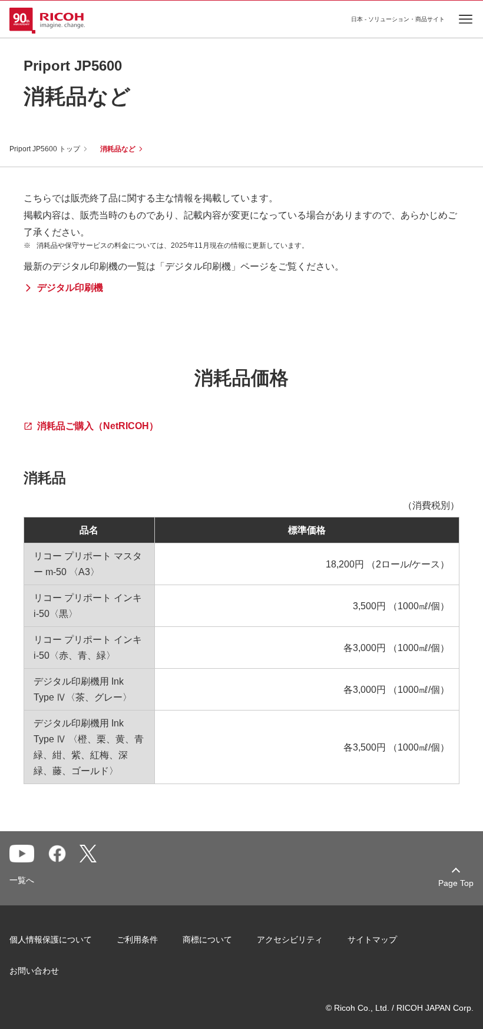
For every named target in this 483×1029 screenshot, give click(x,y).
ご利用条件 (137, 939)
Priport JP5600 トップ (44, 149)
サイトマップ (372, 939)
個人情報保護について (50, 939)
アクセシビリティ (290, 939)
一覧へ (21, 880)
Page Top (456, 883)
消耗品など (117, 149)
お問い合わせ (34, 970)
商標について (207, 939)
